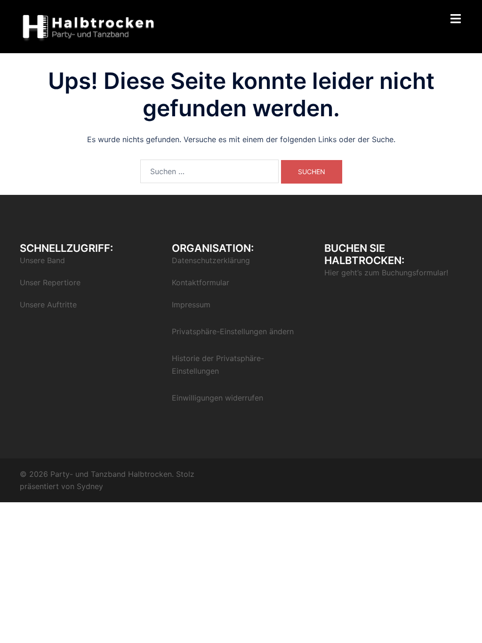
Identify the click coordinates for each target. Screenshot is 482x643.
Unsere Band (42, 260)
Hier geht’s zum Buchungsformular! (386, 272)
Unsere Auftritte (48, 304)
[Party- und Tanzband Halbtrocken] (89, 26)
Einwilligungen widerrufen (217, 397)
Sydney (90, 486)
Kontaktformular (200, 282)
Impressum (191, 304)
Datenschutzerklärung (211, 260)
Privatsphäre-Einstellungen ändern (233, 331)
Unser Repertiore (50, 282)
